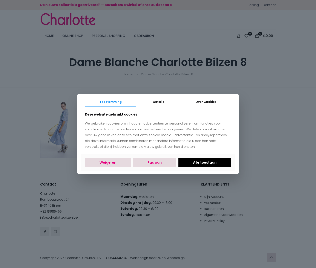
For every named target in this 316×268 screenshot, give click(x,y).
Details (158, 102)
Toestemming (111, 102)
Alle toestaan (204, 162)
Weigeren (108, 162)
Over (205, 102)
